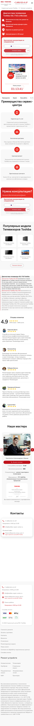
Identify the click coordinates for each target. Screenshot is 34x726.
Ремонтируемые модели (8, 644)
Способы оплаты (6, 652)
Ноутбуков (4, 666)
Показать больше (17, 265)
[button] (32, 449)
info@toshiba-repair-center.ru (14, 527)
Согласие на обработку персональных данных (15, 649)
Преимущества (6, 98)
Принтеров (16, 675)
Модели (15, 98)
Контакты (4, 635)
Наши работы (23, 98)
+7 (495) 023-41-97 (21, 2)
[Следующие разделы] (32, 98)
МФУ (2, 675)
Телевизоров (17, 663)
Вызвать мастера (17, 462)
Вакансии (4, 638)
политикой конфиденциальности (17, 54)
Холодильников (6, 663)
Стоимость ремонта (7, 629)
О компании (4, 641)
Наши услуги (5, 647)
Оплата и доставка (6, 632)
